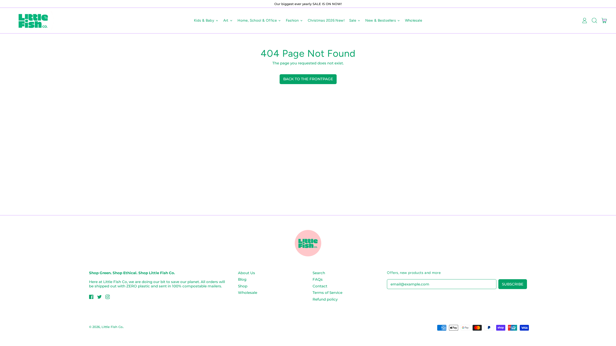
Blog (242, 279)
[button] (594, 20)
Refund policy (325, 299)
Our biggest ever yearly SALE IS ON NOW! (308, 4)
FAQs (318, 279)
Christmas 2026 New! (326, 20)
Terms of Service (327, 292)
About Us (246, 273)
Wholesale (413, 20)
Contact (320, 286)
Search (319, 273)
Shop (242, 286)
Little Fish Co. (112, 327)
